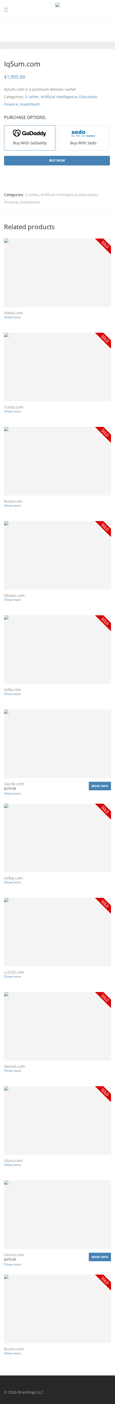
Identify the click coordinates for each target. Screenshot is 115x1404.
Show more (12, 317)
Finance (11, 104)
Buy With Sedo (83, 142)
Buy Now (57, 160)
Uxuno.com (14, 1254)
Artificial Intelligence (59, 96)
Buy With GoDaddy (30, 142)
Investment (30, 104)
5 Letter (32, 96)
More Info (99, 786)
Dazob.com (14, 783)
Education (88, 96)
